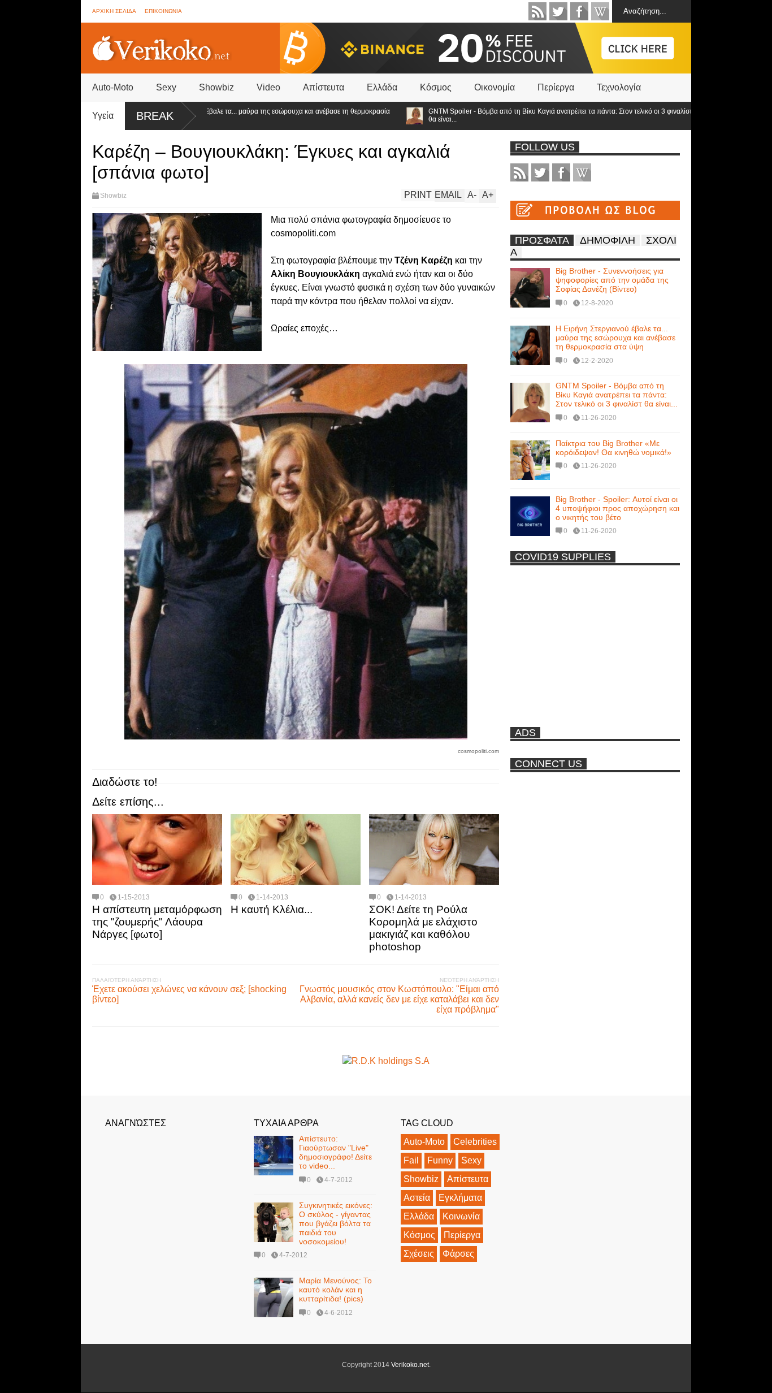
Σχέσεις (419, 1253)
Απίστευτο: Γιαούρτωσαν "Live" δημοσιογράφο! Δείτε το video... (335, 1152)
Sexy (166, 87)
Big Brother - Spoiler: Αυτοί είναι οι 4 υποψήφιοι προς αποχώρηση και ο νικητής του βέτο (617, 508)
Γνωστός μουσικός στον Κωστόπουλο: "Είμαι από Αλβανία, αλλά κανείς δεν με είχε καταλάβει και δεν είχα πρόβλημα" (399, 999)
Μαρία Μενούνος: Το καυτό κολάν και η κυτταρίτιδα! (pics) (335, 1289)
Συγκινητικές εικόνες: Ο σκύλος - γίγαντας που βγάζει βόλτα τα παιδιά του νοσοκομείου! (335, 1223)
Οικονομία (494, 87)
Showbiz (216, 87)
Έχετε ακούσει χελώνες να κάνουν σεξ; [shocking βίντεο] (189, 994)
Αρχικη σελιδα (114, 11)
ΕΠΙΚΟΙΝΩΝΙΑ (163, 11)
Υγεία (103, 115)
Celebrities (475, 1142)
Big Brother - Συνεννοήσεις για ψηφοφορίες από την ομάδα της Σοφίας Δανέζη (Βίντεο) (612, 279)
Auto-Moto (112, 87)
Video (268, 87)
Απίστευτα (323, 87)
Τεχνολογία (619, 87)
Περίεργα (555, 87)
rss (537, 11)
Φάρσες (458, 1253)
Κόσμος (436, 87)
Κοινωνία (461, 1216)
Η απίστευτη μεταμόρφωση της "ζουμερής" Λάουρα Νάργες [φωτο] (157, 921)
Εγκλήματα (460, 1197)
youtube (600, 11)
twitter (558, 11)
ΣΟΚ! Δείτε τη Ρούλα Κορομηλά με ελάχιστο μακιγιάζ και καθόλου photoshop (423, 928)
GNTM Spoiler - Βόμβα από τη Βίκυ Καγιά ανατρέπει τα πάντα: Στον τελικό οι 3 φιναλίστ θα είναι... (527, 115)
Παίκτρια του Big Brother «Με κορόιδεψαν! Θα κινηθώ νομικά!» (613, 448)
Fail (411, 1160)
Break (155, 116)
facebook (579, 11)
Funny (440, 1160)
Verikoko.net (410, 1365)
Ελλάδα (382, 87)
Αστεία (417, 1197)
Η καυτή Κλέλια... (272, 909)
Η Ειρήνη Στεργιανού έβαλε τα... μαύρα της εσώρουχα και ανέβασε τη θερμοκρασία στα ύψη (232, 115)
